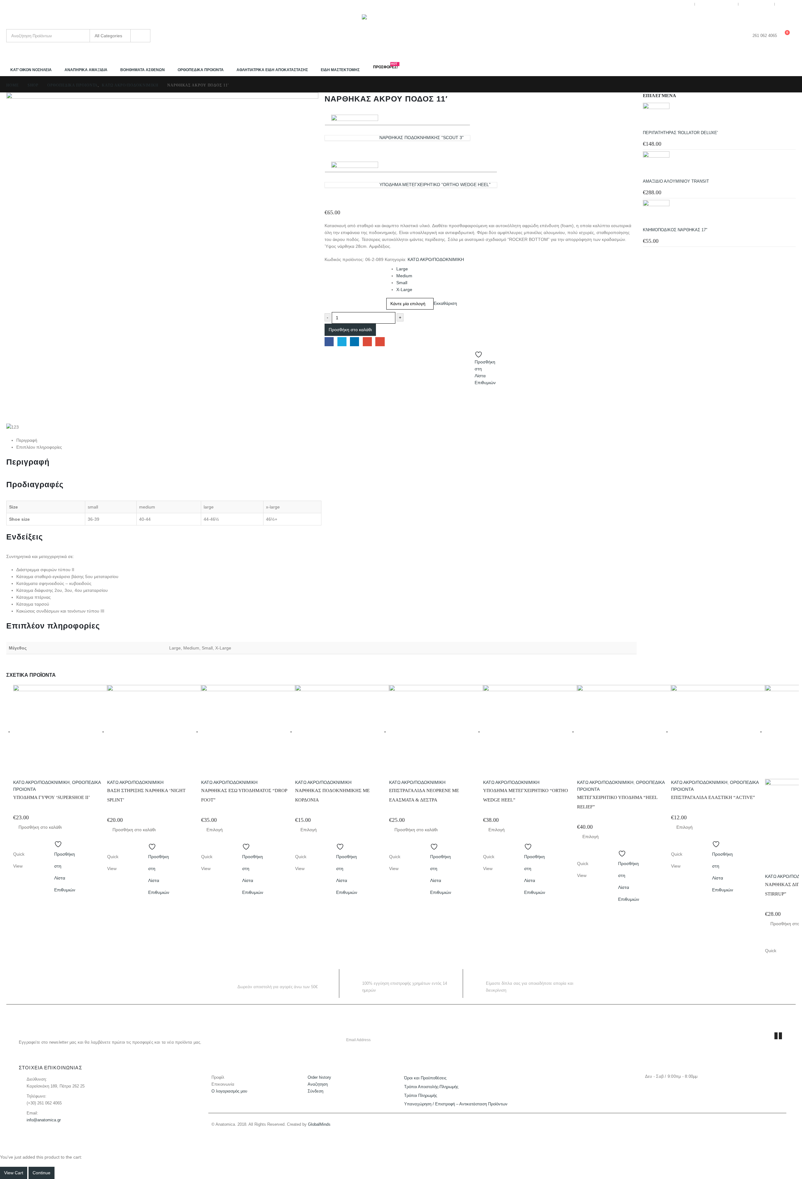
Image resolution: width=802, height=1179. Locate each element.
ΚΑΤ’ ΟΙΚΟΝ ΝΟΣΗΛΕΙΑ (31, 70)
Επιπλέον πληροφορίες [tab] (39, 447)
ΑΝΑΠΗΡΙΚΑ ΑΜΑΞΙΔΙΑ (86, 70)
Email (379, 341)
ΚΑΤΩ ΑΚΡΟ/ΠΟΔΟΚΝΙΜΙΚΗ (436, 259)
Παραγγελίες (759, 4)
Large (402, 268)
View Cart (13, 1172)
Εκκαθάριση (445, 303)
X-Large (404, 289)
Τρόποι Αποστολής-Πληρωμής (431, 1087)
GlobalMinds (319, 1124)
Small (401, 282)
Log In (789, 4)
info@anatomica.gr (44, 1120)
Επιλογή (214, 829)
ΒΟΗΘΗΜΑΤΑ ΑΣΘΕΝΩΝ (142, 70)
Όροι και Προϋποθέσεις (425, 1078)
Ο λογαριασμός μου (229, 1091)
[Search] (140, 35)
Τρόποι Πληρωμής (420, 1095)
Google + (367, 341)
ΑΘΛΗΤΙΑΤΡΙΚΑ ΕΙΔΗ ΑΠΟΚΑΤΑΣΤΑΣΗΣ (272, 70)
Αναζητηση (318, 1084)
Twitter (341, 341)
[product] (719, 116)
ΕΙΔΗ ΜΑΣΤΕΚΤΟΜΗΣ (340, 70)
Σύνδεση (315, 1091)
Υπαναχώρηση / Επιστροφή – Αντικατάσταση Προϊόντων (456, 1104)
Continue (41, 1172)
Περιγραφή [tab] (26, 440)
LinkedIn (354, 341)
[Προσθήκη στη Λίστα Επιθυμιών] (60, 842)
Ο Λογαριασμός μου (671, 4)
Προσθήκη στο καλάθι (350, 329)
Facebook (329, 341)
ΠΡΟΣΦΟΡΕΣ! (385, 66)
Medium (404, 275)
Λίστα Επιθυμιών (719, 4)
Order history (319, 1077)
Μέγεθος (333, 267)
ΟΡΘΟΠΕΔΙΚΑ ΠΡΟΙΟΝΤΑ (201, 70)
